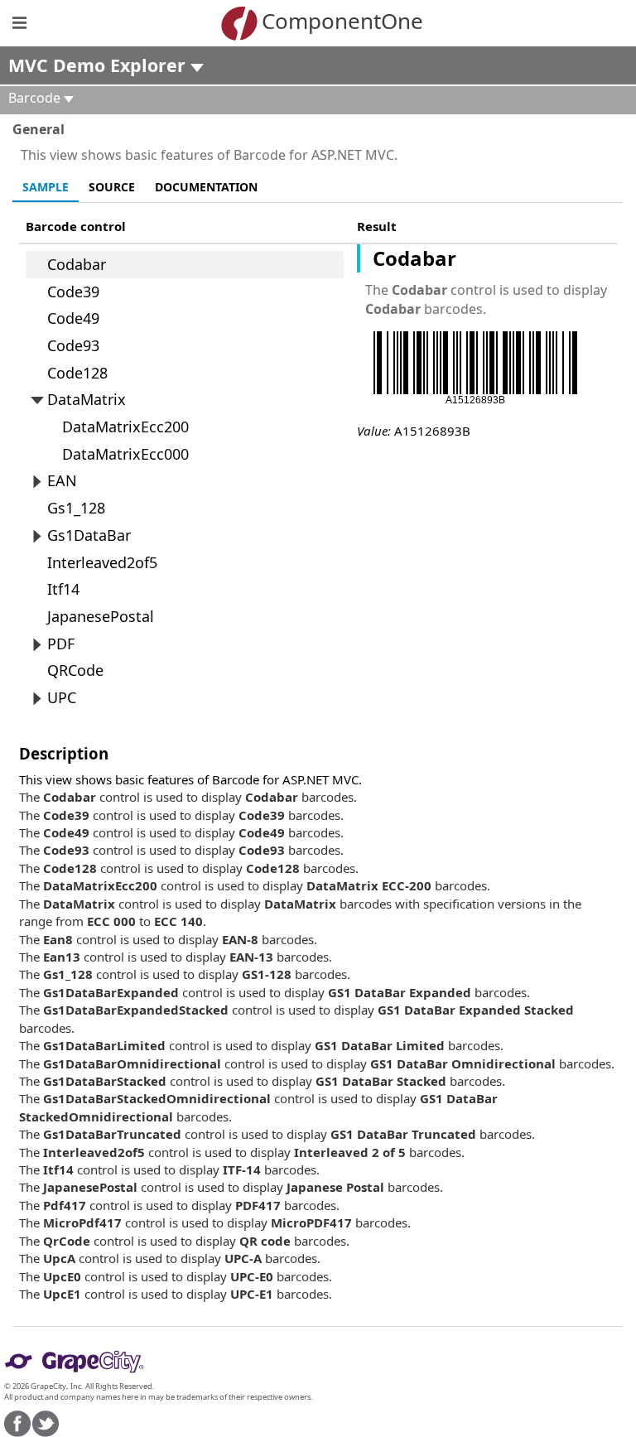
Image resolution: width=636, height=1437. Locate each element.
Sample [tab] (45, 187)
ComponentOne (342, 21)
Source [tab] (112, 187)
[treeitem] (185, 264)
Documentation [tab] (206, 187)
